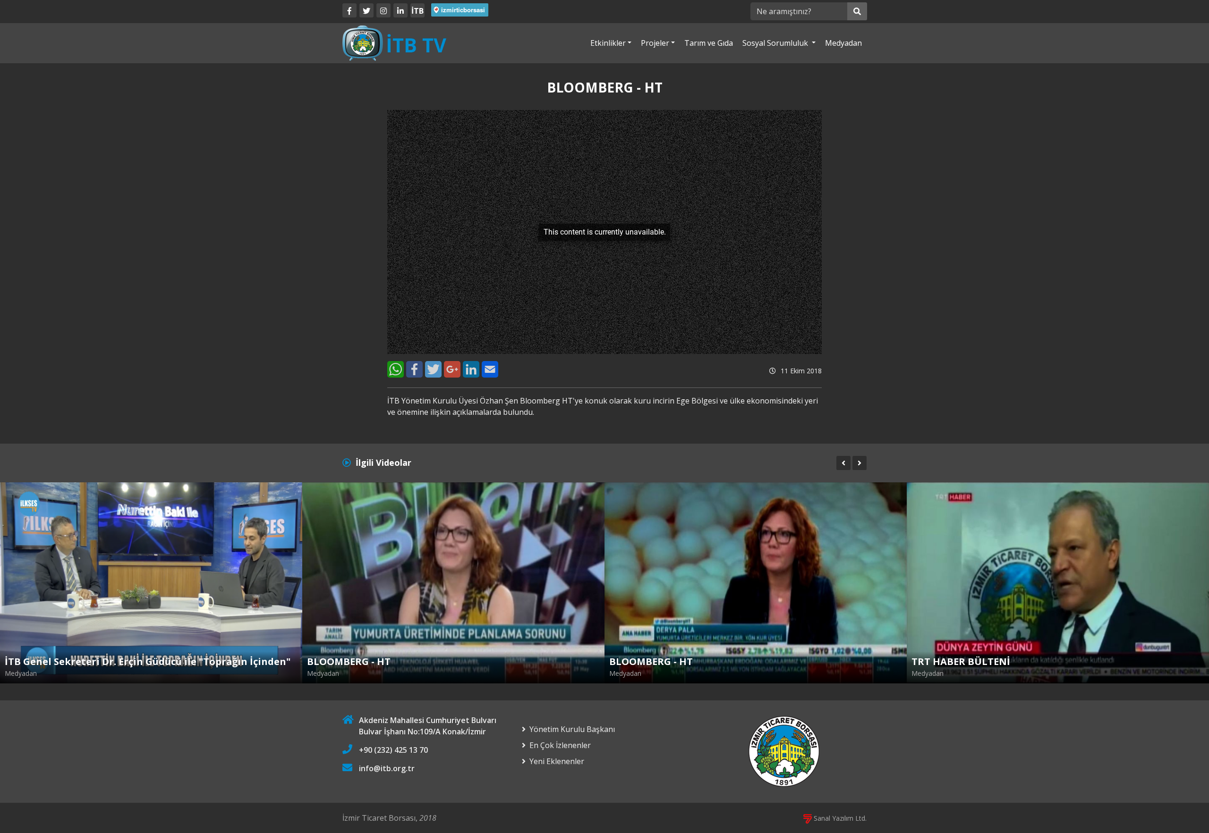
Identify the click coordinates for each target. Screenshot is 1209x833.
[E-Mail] (490, 369)
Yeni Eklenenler (556, 761)
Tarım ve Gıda (708, 43)
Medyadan (843, 43)
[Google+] (452, 369)
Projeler (655, 43)
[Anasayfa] (394, 42)
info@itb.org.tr (387, 768)
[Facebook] (349, 10)
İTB (417, 11)
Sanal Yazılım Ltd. (839, 818)
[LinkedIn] (400, 10)
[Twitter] (366, 10)
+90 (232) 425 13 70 (393, 750)
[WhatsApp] (395, 369)
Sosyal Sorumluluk (776, 43)
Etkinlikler (608, 43)
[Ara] (857, 11)
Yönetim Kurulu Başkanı (572, 729)
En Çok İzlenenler (560, 745)
